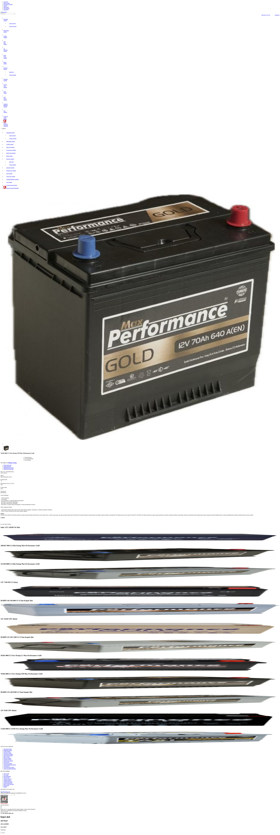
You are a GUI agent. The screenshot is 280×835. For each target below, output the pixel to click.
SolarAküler (5, 92)
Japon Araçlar (12, 23)
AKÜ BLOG (7, 8)
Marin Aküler (9, 156)
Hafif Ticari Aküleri (10, 153)
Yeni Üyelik (6, 773)
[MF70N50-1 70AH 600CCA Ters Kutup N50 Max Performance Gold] (141, 317)
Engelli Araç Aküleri (11, 170)
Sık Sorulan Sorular (8, 4)
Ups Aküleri (9, 182)
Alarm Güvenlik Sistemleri (12, 188)
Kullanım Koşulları (8, 783)
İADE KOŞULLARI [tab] (8, 469)
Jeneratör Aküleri (10, 167)
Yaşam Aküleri (12, 75)
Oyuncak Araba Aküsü (11, 185)
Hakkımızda (6, 785)
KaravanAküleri (5, 68)
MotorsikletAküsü (6, 31)
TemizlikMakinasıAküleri (6, 105)
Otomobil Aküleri (10, 132)
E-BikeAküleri (5, 37)
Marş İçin (11, 72)
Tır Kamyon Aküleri (11, 150)
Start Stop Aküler (10, 147)
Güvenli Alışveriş (8, 779)
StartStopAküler (5, 43)
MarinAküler (5, 63)
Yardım (5, 5)
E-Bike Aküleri (9, 144)
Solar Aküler (9, 173)
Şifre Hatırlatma (7, 776)
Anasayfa (6, 1)
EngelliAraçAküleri (5, 86)
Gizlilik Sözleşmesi (8, 781)
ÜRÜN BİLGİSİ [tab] (7, 465)
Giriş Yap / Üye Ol (265, 15)
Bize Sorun (6, 7)
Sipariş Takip (7, 3)
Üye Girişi (6, 775)
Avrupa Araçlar (12, 26)
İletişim (5, 786)
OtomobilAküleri (6, 20)
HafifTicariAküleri (5, 57)
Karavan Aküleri (10, 159)
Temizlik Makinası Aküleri (12, 179)
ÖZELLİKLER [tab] (7, 466)
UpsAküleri (5, 111)
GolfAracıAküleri (5, 98)
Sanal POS (6, 9)
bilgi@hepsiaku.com (5, 791)
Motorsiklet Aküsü (10, 141)
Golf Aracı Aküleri (10, 176)
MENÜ (4, 128)
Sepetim (277, 15)
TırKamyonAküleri (6, 50)
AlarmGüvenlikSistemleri (6, 125)
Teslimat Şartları (7, 780)
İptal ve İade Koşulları (9, 784)
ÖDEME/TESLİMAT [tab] (9, 467)
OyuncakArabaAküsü (6, 118)
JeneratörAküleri (6, 80)
